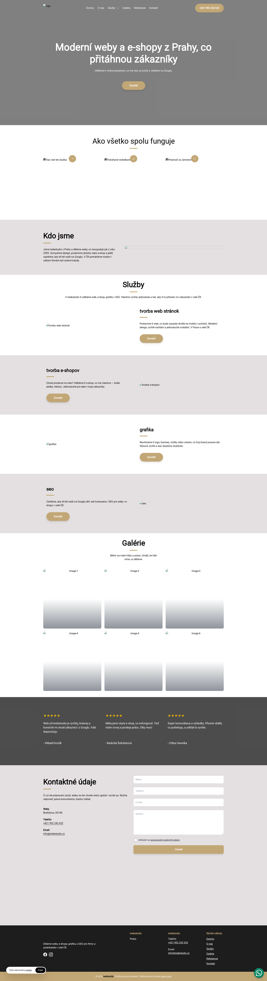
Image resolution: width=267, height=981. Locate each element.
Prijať (40, 970)
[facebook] (45, 954)
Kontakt (153, 7)
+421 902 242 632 (53, 823)
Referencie (140, 7)
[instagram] (51, 954)
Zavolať (133, 85)
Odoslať (178, 849)
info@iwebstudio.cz (54, 833)
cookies (28, 970)
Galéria (126, 7)
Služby (111, 7)
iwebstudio (108, 976)
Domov (90, 7)
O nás (101, 7)
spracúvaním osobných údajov (165, 840)
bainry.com (166, 976)
